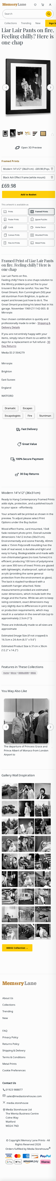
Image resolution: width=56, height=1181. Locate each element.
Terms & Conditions (13, 1057)
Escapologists (12, 415)
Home (6, 672)
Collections (10, 23)
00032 (33, 672)
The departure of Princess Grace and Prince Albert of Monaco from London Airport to (26, 750)
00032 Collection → (17, 947)
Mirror (13, 672)
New (37, 23)
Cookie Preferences (14, 1070)
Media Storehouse (38, 1149)
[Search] (49, 14)
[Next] (50, 87)
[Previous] (5, 87)
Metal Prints (9, 1063)
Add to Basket (28, 194)
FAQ (4, 1030)
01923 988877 (14, 1089)
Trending (26, 23)
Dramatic (10, 408)
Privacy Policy (10, 1037)
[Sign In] (50, 4)
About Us (7, 998)
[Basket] (42, 4)
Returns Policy (10, 1044)
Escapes (27, 408)
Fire (30, 415)
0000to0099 (23, 672)
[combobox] (24, 14)
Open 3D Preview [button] (31, 147)
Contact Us (9, 1083)
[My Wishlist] (35, 4)
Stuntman (45, 415)
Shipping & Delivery (13, 1050)
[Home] (14, 4)
